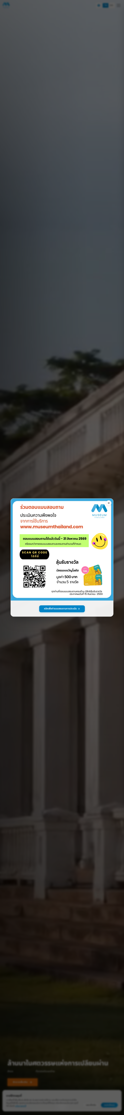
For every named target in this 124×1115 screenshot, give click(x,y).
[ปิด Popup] (108, 503)
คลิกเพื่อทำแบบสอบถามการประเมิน (60, 608)
